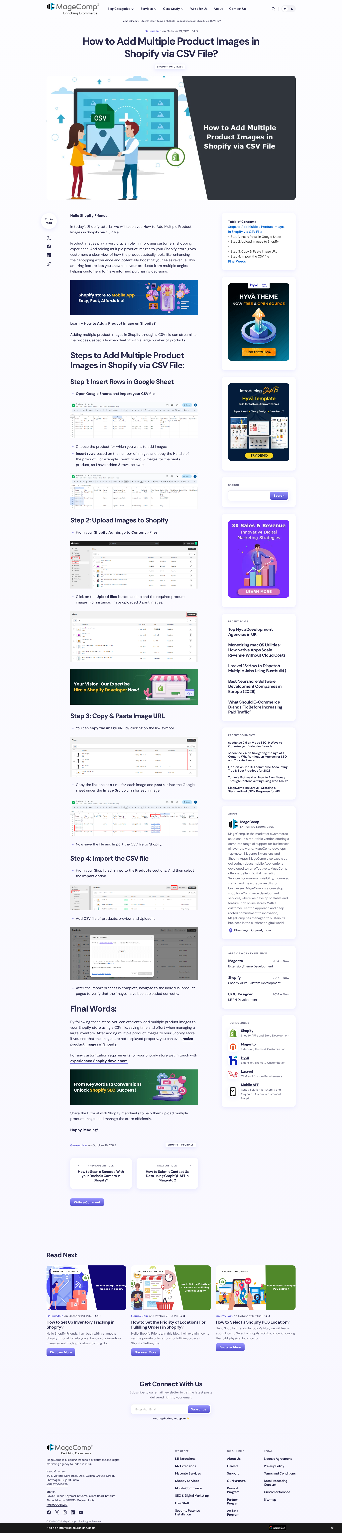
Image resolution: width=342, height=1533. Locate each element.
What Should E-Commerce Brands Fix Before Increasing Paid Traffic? (255, 707)
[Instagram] (65, 1512)
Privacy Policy (274, 1466)
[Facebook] (49, 1512)
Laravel (247, 1071)
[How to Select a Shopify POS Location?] (256, 1287)
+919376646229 (57, 1484)
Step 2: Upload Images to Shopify (255, 241)
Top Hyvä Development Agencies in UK (250, 632)
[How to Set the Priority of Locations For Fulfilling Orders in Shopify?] (171, 1287)
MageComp (236, 788)
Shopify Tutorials (139, 21)
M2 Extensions (185, 1466)
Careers (232, 1466)
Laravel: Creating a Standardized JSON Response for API (254, 789)
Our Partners (236, 1481)
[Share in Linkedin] (49, 255)
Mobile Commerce (188, 1488)
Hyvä (245, 1057)
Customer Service (277, 1492)
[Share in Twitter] (49, 237)
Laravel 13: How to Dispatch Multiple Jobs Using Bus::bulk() (257, 668)
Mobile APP (250, 1084)
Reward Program (233, 1490)
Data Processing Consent (275, 1483)
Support (233, 1473)
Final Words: (237, 261)
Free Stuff (182, 1503)
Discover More (61, 1352)
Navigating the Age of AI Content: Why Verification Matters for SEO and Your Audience (257, 756)
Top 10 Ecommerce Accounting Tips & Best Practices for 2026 (258, 769)
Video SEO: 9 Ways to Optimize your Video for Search (255, 744)
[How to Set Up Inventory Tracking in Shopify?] (86, 1287)
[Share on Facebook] (49, 246)
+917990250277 (57, 1504)
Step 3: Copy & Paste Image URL (254, 251)
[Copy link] (49, 264)
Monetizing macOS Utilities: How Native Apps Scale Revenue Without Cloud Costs (256, 650)
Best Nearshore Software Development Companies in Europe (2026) (255, 686)
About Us (233, 1459)
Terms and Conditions (279, 1473)
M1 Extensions (185, 1459)
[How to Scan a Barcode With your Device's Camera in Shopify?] (101, 1173)
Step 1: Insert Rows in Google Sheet (256, 236)
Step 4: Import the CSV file (250, 256)
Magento (248, 1044)
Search (233, 485)
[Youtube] (81, 1512)
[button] (273, 9)
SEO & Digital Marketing (192, 1495)
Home (125, 21)
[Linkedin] (73, 1512)
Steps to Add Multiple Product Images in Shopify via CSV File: (256, 229)
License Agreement (278, 1459)
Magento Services (188, 1473)
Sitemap (270, 1499)
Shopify (247, 1030)
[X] (57, 1512)
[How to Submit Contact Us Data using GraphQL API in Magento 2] (167, 1173)
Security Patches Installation (187, 1512)
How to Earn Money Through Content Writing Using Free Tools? (258, 779)
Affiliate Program (233, 1513)
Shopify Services (187, 1481)
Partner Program (233, 1501)
